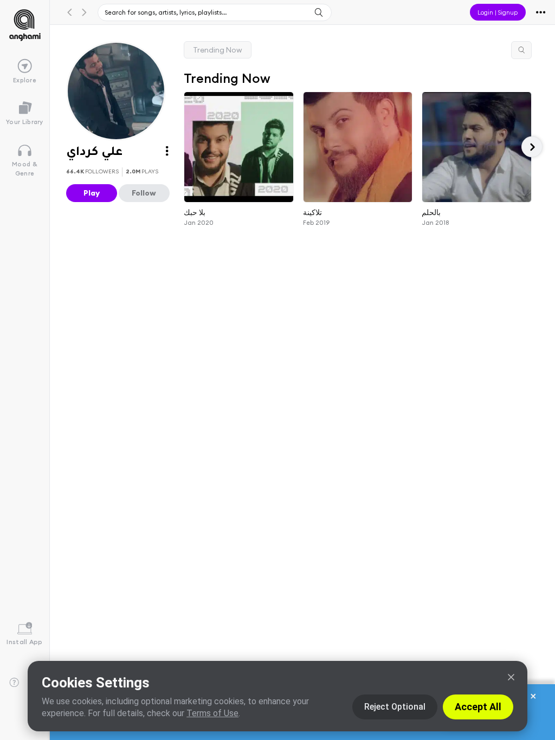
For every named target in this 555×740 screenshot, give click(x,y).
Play (91, 193)
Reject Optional (394, 707)
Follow (144, 193)
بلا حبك (194, 212)
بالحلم (431, 212)
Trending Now (217, 50)
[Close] (511, 677)
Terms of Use (212, 713)
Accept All (478, 706)
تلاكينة (312, 212)
